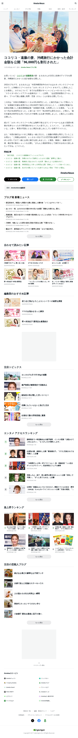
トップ (5, 9)
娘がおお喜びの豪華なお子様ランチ (28, 573)
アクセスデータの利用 (52, 715)
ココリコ (20, 75)
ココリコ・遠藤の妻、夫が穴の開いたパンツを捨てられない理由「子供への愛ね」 (36, 168)
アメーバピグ (45, 687)
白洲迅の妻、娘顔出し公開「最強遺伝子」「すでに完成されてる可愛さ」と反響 (64, 528)
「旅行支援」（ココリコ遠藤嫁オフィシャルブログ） (25, 155)
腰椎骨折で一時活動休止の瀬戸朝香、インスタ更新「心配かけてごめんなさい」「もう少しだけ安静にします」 (50, 440)
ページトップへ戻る (39, 665)
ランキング (72, 9)
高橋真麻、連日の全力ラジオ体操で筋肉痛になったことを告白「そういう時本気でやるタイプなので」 (39, 216)
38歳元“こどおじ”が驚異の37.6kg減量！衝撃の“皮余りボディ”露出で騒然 (40, 550)
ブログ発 (28, 9)
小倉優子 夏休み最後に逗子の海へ (28, 614)
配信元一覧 (27, 711)
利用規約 (21, 715)
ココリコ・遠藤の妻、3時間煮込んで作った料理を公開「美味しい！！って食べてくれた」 (39, 164)
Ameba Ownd (10, 687)
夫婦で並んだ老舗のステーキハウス (28, 583)
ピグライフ (9, 696)
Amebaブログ (45, 683)
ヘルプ (52, 711)
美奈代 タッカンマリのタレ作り (27, 603)
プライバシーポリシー (35, 715)
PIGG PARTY (10, 692)
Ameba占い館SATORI (47, 696)
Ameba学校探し (45, 701)
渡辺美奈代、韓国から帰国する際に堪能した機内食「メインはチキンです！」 (34, 203)
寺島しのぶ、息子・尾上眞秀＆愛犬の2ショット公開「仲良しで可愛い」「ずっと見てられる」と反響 (50, 476)
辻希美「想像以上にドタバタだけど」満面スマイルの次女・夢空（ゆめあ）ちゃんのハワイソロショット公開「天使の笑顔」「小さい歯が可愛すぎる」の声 (50, 489)
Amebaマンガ (45, 692)
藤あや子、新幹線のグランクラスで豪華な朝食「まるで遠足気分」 (30, 229)
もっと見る (39, 236)
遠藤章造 (29, 75)
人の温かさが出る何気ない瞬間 (27, 593)
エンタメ (17, 9)
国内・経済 (61, 9)
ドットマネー (45, 678)
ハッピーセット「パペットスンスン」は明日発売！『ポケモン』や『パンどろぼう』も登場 (64, 550)
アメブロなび (10, 701)
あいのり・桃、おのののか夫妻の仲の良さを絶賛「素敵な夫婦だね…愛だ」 (33, 209)
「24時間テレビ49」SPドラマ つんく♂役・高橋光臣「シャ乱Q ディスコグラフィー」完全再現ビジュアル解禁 (50, 464)
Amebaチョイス (10, 678)
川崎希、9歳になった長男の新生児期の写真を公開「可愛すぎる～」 (31, 223)
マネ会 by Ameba (11, 683)
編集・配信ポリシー (40, 711)
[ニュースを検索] (75, 3)
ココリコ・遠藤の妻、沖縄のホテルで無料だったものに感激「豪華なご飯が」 (34, 158)
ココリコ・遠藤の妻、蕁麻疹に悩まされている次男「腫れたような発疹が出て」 (35, 161)
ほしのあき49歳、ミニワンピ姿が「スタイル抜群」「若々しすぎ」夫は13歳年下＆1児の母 (16, 528)
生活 (50, 9)
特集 (39, 9)
